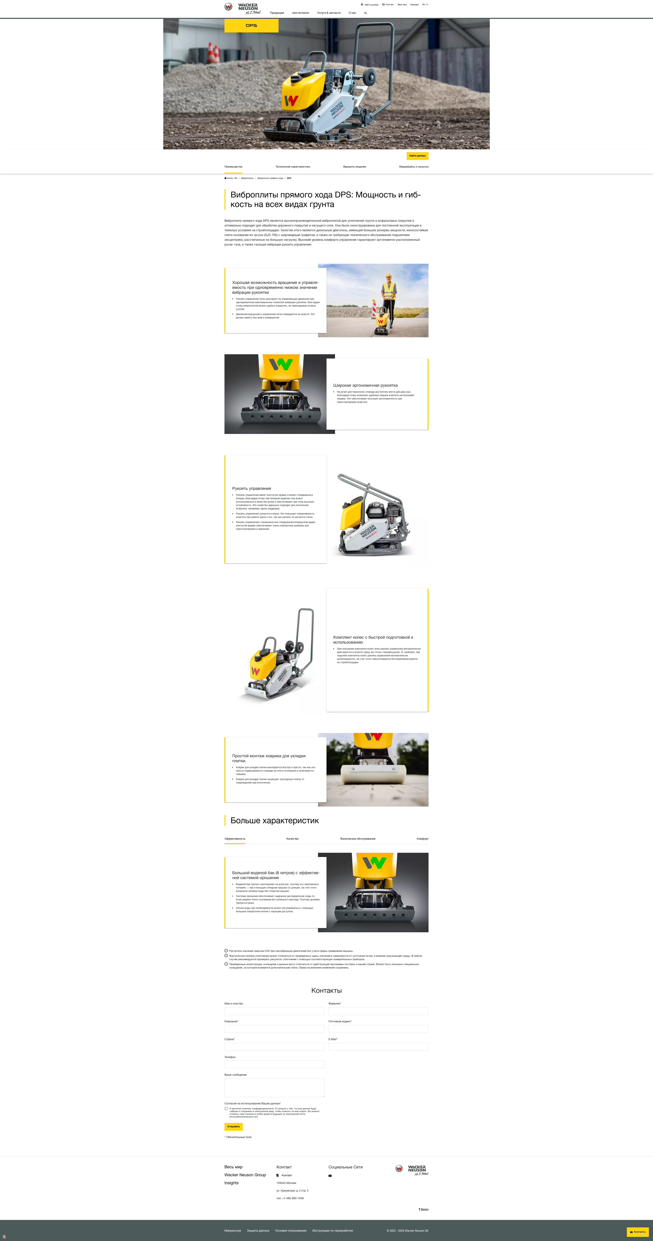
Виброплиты (247, 178)
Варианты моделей (354, 166)
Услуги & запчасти (329, 12)
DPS (289, 178)
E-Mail (333, 1039)
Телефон (230, 1057)
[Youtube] (330, 1175)
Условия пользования (290, 1230)
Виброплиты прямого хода (270, 178)
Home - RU (232, 178)
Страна (229, 1039)
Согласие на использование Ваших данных (252, 1103)
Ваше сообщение (235, 1074)
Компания (231, 1021)
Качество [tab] (293, 838)
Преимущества (233, 166)
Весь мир (402, 4)
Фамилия (335, 1003)
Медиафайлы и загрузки (414, 166)
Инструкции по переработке (332, 1230)
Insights (231, 1182)
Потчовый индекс (340, 1021)
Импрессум (232, 1230)
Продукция (277, 12)
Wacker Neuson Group (245, 1174)
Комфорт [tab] (423, 838)
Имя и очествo (233, 1003)
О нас (352, 12)
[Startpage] (245, 9)
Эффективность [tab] (234, 838)
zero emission (300, 12)
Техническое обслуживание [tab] (357, 838)
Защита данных (258, 1230)
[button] (425, 5)
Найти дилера (371, 4)
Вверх (424, 1209)
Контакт (389, 4)
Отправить (233, 1127)
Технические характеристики (293, 166)
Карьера (415, 4)
